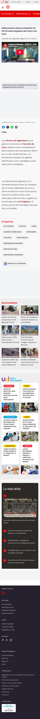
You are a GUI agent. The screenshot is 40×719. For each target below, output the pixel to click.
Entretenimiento (8, 655)
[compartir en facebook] (3, 127)
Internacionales (8, 610)
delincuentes (22, 237)
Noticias (5, 658)
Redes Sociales (8, 613)
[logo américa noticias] (8, 7)
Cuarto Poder (7, 627)
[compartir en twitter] (7, 127)
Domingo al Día (8, 630)
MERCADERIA (31, 232)
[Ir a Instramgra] (11, 640)
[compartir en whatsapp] (12, 127)
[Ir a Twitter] (7, 640)
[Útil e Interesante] (20, 378)
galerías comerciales (12, 232)
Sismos (28, 2)
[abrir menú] (3, 7)
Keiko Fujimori (16, 2)
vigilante (7, 237)
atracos (22, 226)
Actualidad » (19, 122)
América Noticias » (8, 122)
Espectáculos (7, 607)
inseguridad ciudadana (13, 243)
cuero (33, 226)
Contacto (5, 695)
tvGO (4, 664)
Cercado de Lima (10, 249)
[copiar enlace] (16, 127)
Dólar (36, 2)
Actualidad (8, 226)
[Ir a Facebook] (3, 640)
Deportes (5, 661)
